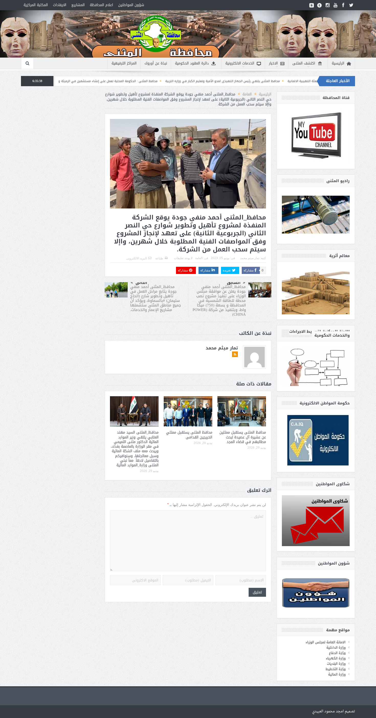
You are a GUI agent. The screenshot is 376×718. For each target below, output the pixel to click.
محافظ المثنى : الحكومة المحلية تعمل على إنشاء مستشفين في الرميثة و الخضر (147, 81)
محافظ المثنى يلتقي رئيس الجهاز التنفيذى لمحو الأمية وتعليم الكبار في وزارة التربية (265, 81)
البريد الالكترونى (136, 258)
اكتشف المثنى (303, 63)
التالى (141, 282)
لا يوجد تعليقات (183, 258)
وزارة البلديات (336, 663)
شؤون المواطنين (131, 5)
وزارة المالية (337, 674)
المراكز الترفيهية (124, 63)
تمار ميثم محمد (249, 258)
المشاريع (78, 5)
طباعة (159, 258)
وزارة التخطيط (336, 669)
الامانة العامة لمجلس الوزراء (326, 642)
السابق (233, 282)
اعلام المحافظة (101, 5)
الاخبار (273, 63)
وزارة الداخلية (336, 647)
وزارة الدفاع (337, 653)
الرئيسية (338, 63)
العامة (199, 258)
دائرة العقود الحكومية (192, 63)
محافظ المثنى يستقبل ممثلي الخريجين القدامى (189, 434)
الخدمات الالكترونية (239, 63)
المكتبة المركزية (36, 5)
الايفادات (59, 5)
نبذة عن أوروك (156, 63)
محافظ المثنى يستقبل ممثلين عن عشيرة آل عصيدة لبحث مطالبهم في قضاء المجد (242, 437)
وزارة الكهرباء (336, 658)
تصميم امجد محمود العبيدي (333, 711)
